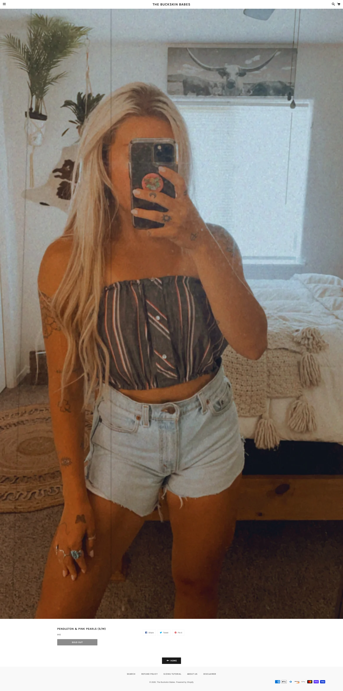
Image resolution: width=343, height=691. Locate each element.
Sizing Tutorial (172, 674)
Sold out (77, 642)
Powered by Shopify (185, 682)
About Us (192, 674)
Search (131, 674)
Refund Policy (149, 674)
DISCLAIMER (209, 674)
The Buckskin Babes (172, 4)
